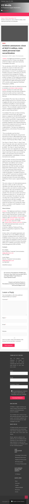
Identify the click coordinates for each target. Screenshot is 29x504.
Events (16, 491)
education (9, 220)
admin (13, 56)
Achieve (5, 58)
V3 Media (6, 5)
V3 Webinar (17, 474)
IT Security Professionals (20, 463)
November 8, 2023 (6, 56)
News (16, 481)
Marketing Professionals (20, 457)
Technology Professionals (21, 455)
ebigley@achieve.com (8, 253)
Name (4, 317)
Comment (5, 299)
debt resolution (11, 219)
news (3, 43)
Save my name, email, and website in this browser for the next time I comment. (12, 340)
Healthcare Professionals (20, 459)
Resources (17, 489)
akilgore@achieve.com (8, 260)
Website (4, 331)
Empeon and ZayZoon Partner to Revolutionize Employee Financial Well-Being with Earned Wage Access (13, 284)
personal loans (14, 217)
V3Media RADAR (19, 487)
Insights (17, 485)
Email (4, 324)
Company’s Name (14, 384)
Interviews (17, 483)
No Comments (19, 56)
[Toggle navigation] (3, 14)
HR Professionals (19, 461)
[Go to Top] (26, 497)
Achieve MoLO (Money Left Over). (13, 222)
